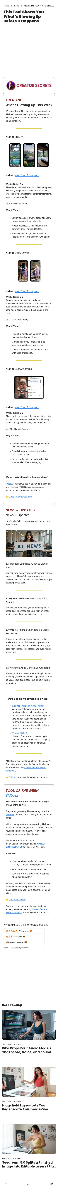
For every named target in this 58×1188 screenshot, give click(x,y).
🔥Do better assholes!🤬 (16, 942)
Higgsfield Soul (19, 733)
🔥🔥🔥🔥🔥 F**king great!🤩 (19, 931)
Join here (13, 777)
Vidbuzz (9, 484)
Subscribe (14, 948)
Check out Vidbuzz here (20, 497)
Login (6, 948)
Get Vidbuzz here (17, 899)
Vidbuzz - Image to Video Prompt (27, 706)
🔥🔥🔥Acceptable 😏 (15, 936)
